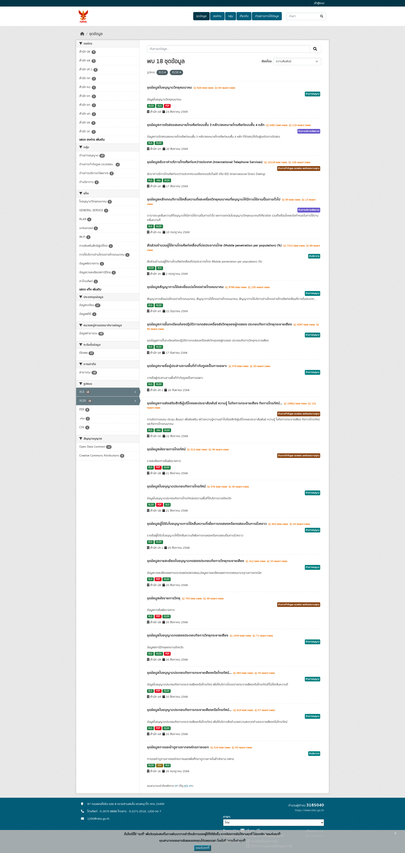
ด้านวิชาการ (314, 256)
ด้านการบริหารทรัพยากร (308, 131)
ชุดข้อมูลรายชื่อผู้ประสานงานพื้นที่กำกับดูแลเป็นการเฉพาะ (187, 366)
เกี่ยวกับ (244, 16)
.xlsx (158, 180)
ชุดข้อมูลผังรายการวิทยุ (164, 598)
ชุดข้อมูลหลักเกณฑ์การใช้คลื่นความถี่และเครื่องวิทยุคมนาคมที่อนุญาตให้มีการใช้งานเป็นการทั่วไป (214, 199)
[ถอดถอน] (165, 72)
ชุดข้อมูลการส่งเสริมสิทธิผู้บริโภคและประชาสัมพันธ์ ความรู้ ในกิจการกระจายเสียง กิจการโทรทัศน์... (215, 403)
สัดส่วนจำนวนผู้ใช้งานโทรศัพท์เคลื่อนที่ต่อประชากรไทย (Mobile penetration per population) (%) (215, 245)
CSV (160, 765)
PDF (167, 106)
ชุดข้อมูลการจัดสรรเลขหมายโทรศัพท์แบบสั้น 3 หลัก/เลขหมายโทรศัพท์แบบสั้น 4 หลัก (206, 125)
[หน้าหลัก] (82, 34)
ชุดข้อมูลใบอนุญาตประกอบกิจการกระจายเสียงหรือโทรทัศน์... (189, 673)
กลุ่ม (230, 16)
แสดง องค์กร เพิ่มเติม (92, 140)
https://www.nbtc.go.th (309, 810)
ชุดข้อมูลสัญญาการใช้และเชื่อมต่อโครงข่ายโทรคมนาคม (185, 287)
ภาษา (226, 817)
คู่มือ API (188, 786)
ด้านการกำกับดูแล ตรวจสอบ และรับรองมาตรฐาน (298, 168)
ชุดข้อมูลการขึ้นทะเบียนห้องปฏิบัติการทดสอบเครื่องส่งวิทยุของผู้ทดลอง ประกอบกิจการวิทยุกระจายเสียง (220, 324)
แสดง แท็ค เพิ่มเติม (90, 289)
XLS (160, 106)
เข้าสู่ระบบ (319, 3)
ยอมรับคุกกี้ (202, 848)
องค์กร (217, 16)
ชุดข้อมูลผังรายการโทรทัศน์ (166, 449)
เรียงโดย (266, 61)
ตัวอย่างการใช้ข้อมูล (267, 16)
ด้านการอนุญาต (312, 93)
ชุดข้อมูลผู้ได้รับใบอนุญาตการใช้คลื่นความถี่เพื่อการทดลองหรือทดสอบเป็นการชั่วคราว (207, 524)
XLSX (151, 106)
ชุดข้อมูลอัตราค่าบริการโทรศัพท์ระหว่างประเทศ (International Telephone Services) (205, 162)
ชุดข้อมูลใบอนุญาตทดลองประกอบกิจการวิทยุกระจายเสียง (188, 635)
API (176, 786)
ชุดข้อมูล (201, 16)
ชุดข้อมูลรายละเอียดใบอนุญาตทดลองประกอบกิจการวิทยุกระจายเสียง (196, 561)
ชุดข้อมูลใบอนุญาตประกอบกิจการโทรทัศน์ (177, 486)
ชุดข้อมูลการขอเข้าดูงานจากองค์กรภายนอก (178, 747)
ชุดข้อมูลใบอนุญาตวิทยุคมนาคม (170, 87)
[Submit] (322, 16)
